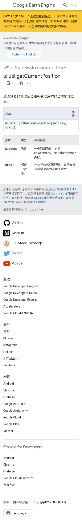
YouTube (9, 365)
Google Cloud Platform (18, 478)
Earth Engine (42, 5)
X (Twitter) (10, 358)
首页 (6, 67)
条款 (6, 502)
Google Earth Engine (37, 67)
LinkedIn (8, 351)
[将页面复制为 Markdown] (21, 83)
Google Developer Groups (20, 293)
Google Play (11, 424)
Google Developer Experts (20, 299)
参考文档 (60, 67)
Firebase (9, 397)
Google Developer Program (21, 286)
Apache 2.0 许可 (60, 193)
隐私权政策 (20, 502)
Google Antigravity (15, 410)
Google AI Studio (14, 404)
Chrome (8, 390)
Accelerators (11, 306)
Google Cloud (12, 417)
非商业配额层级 (40, 16)
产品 (17, 67)
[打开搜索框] (65, 5)
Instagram (10, 345)
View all (8, 431)
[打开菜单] (7, 5)
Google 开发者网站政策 (48, 197)
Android (8, 383)
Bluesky (8, 338)
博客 (6, 331)
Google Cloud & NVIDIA (18, 313)
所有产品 (9, 485)
